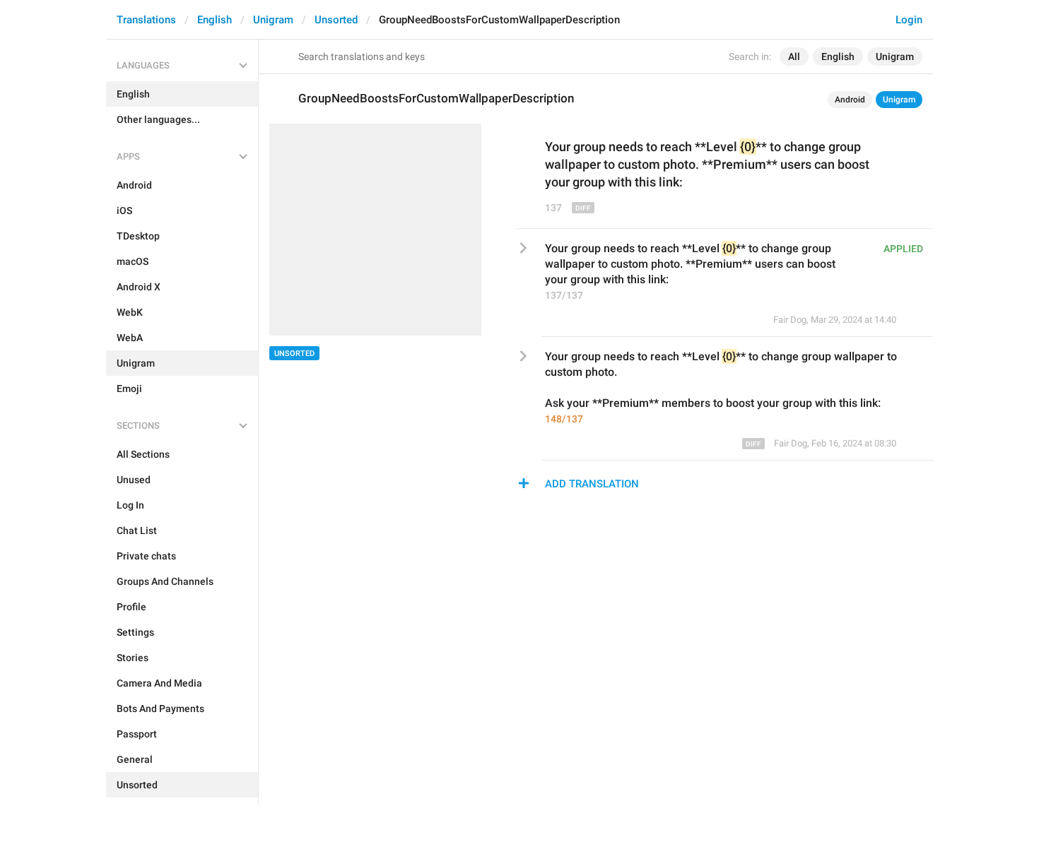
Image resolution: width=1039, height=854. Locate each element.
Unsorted (336, 19)
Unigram (273, 19)
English (214, 19)
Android (850, 100)
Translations (146, 19)
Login (909, 19)
